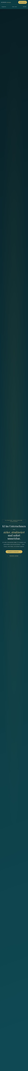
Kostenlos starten (14, 555)
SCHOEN (6, 2)
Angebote (4, 6)
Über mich (14, 6)
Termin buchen (22, 2)
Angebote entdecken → (14, 551)
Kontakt (24, 6)
